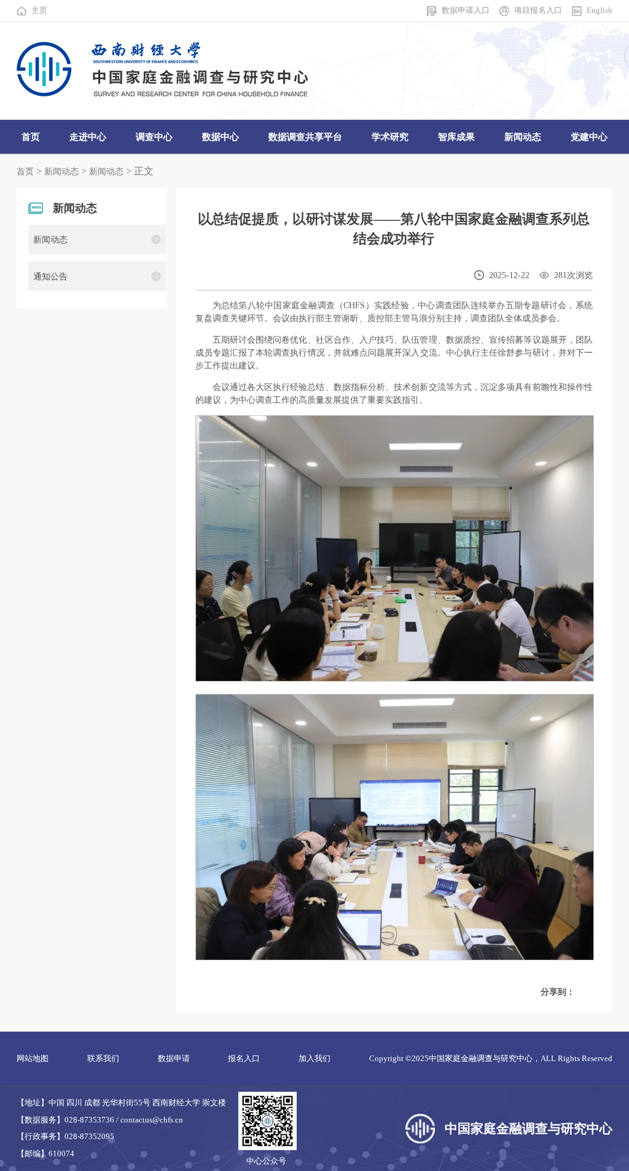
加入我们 (314, 1058)
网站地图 (33, 1058)
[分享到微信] (591, 992)
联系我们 (103, 1058)
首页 (25, 171)
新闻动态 (61, 171)
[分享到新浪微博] (582, 992)
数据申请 (174, 1058)
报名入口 (244, 1058)
